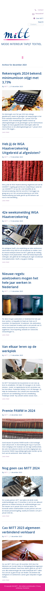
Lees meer (5, 132)
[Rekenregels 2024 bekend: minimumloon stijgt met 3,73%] (22, 100)
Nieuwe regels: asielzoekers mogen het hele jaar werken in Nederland (20, 280)
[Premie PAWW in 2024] (22, 429)
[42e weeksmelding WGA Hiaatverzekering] (22, 234)
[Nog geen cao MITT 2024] (22, 486)
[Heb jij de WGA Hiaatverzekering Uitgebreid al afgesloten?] (22, 171)
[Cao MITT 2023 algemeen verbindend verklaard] (22, 550)
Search (40, 22)
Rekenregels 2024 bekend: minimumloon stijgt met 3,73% (22, 77)
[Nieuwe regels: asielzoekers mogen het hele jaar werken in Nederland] (22, 305)
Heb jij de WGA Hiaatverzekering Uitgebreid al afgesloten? (21, 148)
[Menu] (22, 57)
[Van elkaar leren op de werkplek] (22, 369)
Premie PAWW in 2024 (18, 410)
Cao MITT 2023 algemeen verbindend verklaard (21, 530)
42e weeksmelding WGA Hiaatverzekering (20, 214)
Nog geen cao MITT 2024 (21, 468)
